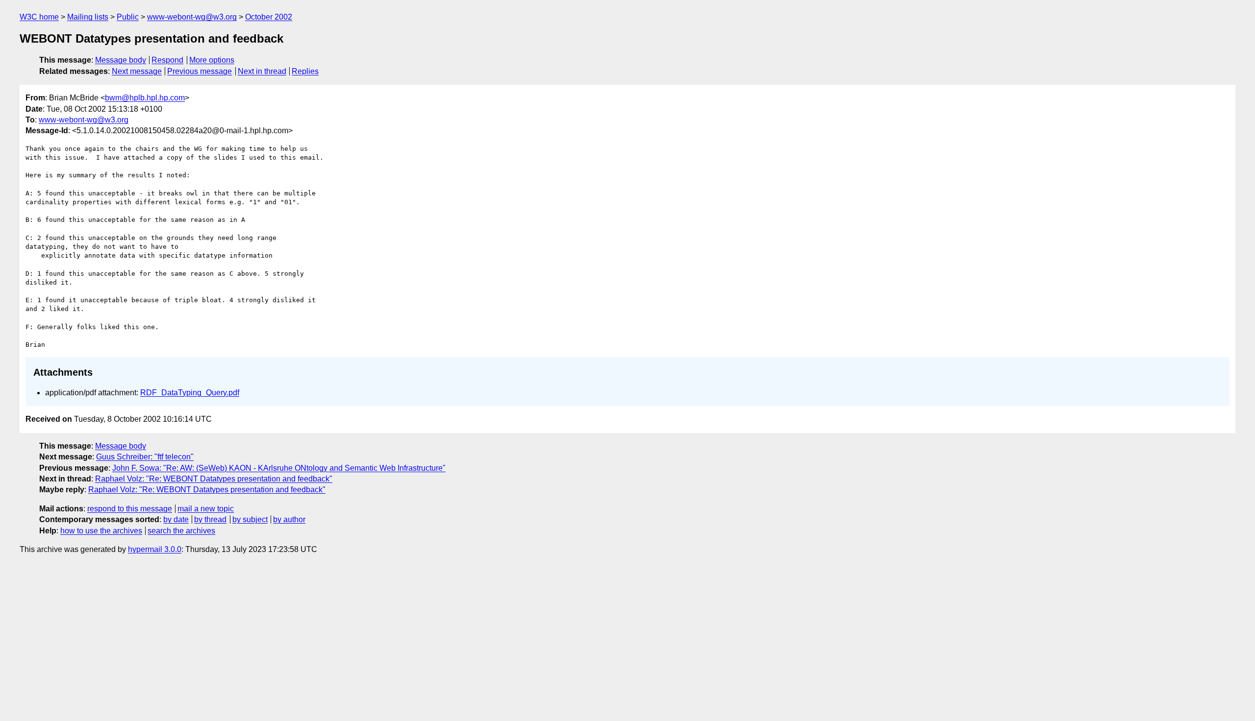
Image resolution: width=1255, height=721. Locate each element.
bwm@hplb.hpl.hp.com (145, 98)
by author (289, 519)
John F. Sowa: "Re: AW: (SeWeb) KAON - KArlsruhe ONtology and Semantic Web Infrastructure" (279, 468)
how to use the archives (101, 531)
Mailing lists (87, 17)
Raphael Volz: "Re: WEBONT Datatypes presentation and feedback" (213, 479)
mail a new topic (205, 509)
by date (176, 519)
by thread (210, 519)
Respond (167, 60)
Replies (305, 71)
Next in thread (262, 71)
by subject (250, 519)
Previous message (199, 71)
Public (128, 17)
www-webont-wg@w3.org (192, 17)
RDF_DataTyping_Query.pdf (189, 392)
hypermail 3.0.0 (154, 549)
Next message (137, 71)
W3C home (39, 17)
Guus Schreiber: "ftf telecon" (145, 457)
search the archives (181, 531)
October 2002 (268, 17)
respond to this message (129, 509)
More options (211, 60)
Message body (120, 60)
